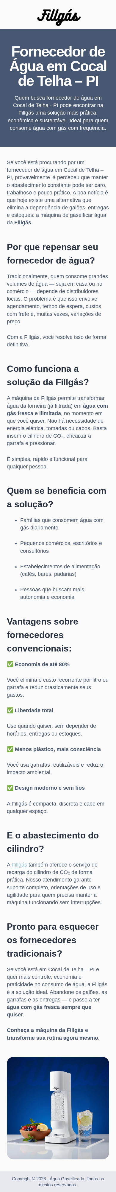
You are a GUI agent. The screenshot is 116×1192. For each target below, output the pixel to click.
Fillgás (19, 865)
